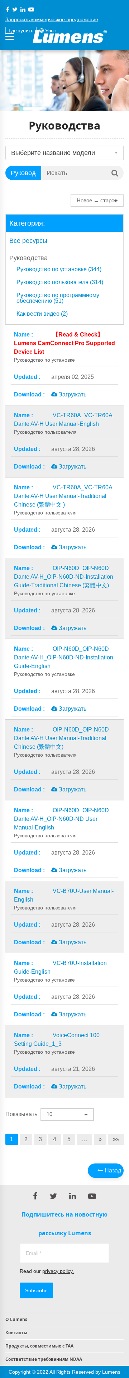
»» (116, 1139)
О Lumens (16, 1319)
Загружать (71, 394)
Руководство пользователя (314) (59, 282)
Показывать (21, 1114)
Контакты (16, 1333)
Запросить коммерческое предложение (51, 19)
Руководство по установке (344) (58, 269)
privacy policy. (58, 1271)
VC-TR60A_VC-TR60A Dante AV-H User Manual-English (63, 423)
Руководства (28, 258)
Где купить (21, 30)
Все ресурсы (28, 240)
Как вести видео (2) (42, 314)
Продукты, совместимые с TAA (39, 1346)
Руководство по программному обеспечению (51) (57, 298)
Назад (112, 1170)
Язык (50, 30)
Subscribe (36, 1290)
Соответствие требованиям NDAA (43, 1359)
